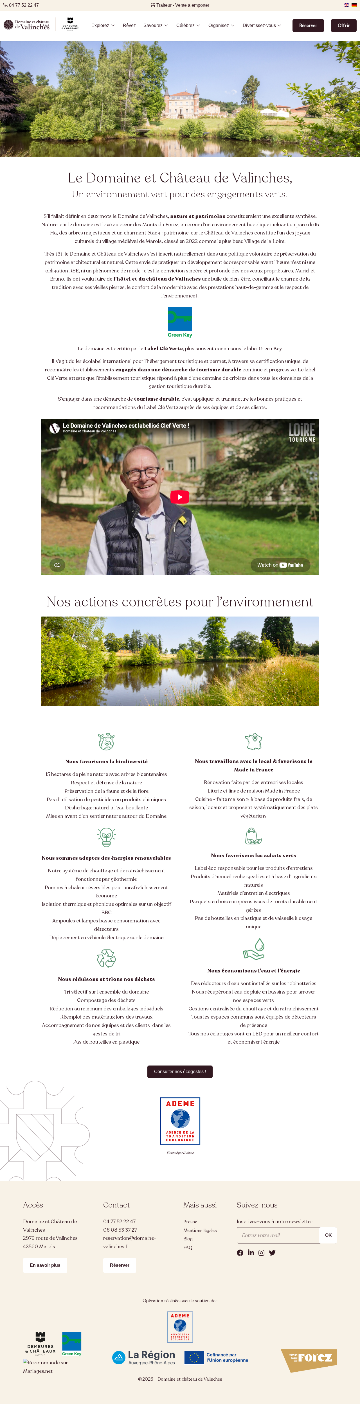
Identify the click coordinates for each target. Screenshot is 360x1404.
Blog (188, 1239)
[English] (346, 5)
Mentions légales (200, 1230)
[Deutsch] (354, 5)
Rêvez (129, 25)
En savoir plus (45, 1265)
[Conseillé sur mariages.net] (59, 1371)
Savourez (153, 25)
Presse (190, 1222)
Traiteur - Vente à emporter (182, 5)
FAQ (187, 1248)
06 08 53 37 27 (120, 1230)
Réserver (308, 25)
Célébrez (185, 25)
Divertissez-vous (259, 25)
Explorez (100, 25)
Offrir (344, 25)
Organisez (218, 25)
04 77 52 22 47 (119, 1221)
